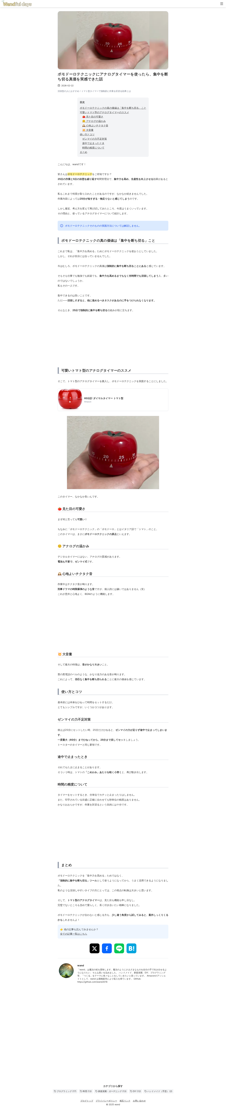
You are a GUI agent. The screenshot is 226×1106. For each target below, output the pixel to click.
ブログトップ (86, 1100)
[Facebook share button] (107, 948)
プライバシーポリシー (106, 1100)
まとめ (83, 152)
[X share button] (94, 948)
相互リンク (125, 1100)
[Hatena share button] (131, 948)
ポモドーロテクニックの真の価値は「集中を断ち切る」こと (113, 107)
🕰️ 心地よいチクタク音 (95, 125)
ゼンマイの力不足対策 (94, 138)
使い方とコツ (87, 134)
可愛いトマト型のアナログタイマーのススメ (104, 112)
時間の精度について (93, 147)
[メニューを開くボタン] (222, 4)
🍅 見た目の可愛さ (92, 116)
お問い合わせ (139, 1100)
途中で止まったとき (93, 143)
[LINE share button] (119, 948)
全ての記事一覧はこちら (73, 933)
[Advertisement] (113, 339)
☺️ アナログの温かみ (94, 121)
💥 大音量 (87, 130)
